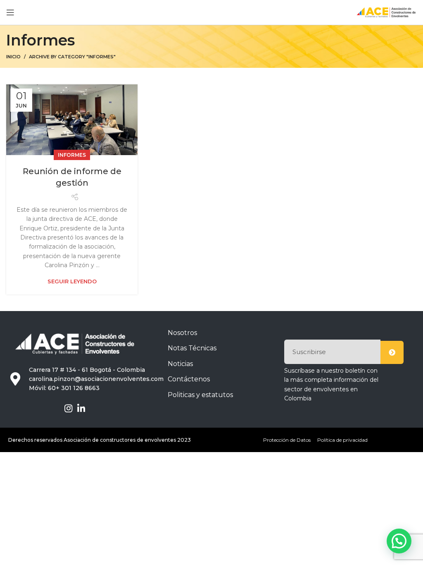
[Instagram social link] (68, 408)
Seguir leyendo (72, 281)
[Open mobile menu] (10, 12)
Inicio (13, 57)
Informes (72, 155)
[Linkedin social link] (81, 408)
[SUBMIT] (392, 352)
